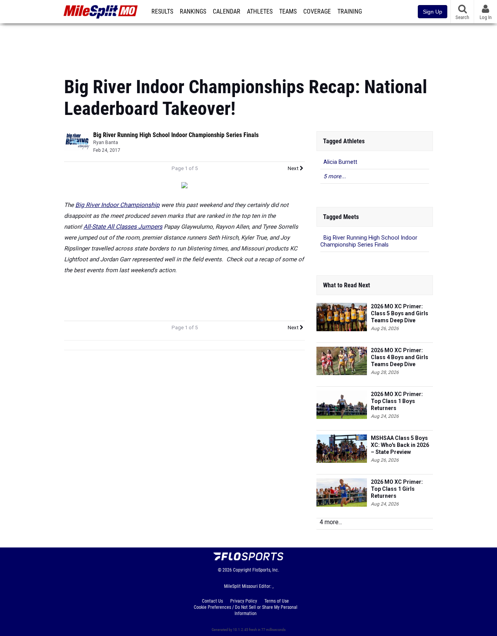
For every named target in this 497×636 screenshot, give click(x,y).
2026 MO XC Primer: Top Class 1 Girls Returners (397, 489)
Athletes (260, 11)
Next (294, 168)
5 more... (334, 176)
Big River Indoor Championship (117, 205)
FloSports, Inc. (265, 570)
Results (162, 11)
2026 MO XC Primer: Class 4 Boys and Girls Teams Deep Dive (399, 357)
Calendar (226, 11)
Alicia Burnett (340, 162)
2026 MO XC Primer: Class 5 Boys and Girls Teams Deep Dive (399, 313)
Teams (288, 11)
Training (349, 11)
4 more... (331, 522)
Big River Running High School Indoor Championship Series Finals (176, 135)
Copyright (242, 570)
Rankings (193, 11)
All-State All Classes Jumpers (122, 226)
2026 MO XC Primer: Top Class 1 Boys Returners (397, 401)
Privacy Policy (243, 601)
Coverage (317, 11)
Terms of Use (276, 601)
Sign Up (432, 12)
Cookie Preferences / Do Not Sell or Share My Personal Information (245, 610)
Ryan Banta (105, 142)
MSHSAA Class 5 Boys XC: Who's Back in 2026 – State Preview (400, 445)
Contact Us (212, 601)
